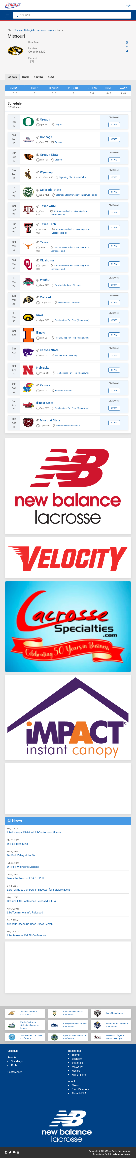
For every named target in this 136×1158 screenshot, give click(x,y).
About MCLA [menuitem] (79, 1093)
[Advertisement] (68, 788)
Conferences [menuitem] (14, 1072)
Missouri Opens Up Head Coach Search (30, 924)
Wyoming (46, 172)
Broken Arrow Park (63, 390)
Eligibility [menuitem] (77, 1058)
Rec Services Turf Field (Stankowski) (72, 320)
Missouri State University (68, 425)
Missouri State (50, 420)
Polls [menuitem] (14, 1065)
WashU (45, 280)
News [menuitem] (75, 1085)
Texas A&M (48, 206)
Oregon (45, 119)
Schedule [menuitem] (12, 1050)
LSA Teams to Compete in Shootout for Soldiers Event (38, 889)
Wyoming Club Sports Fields (72, 177)
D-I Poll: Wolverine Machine (23, 866)
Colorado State (50, 189)
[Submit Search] (16, 15)
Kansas (45, 385)
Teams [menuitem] (76, 1054)
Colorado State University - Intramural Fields (76, 195)
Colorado (46, 297)
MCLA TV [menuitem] (77, 1066)
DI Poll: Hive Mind (17, 843)
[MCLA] (13, 5)
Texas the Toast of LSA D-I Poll (25, 878)
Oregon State (49, 154)
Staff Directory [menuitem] (80, 1089)
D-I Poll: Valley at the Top (21, 855)
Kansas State (49, 350)
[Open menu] (7, 15)
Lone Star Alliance (114, 1013)
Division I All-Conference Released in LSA (31, 901)
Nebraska (42, 367)
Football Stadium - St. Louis (68, 285)
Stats (51, 76)
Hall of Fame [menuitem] (79, 1074)
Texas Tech (48, 224)
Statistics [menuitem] (77, 1062)
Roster (25, 76)
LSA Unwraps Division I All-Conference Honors (34, 832)
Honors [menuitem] (76, 1070)
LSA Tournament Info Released (25, 912)
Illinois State (44, 403)
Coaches (38, 76)
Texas (44, 242)
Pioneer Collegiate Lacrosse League (34, 30)
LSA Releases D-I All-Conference (26, 935)
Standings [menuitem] (17, 1061)
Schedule (12, 76)
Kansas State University (66, 355)
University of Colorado (69, 302)
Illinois (40, 332)
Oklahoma (47, 260)
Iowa (39, 315)
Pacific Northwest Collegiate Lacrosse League (29, 1025)
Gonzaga (46, 137)
